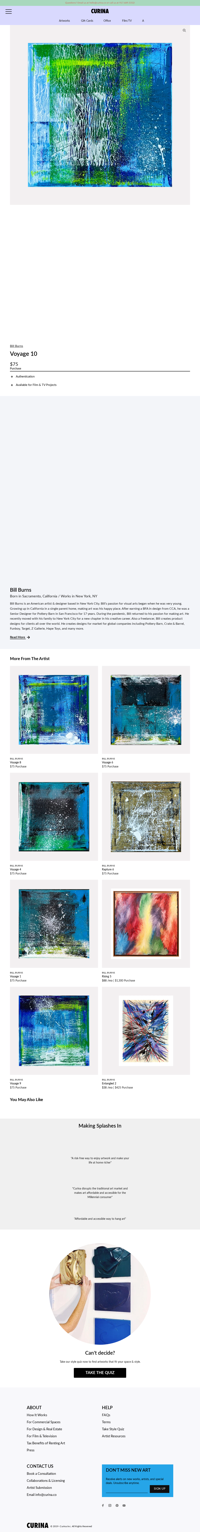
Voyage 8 (15, 762)
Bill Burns (16, 346)
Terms (106, 1422)
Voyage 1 (15, 976)
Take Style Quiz (113, 1429)
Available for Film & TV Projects (36, 385)
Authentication (25, 376)
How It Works (37, 1415)
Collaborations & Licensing (46, 1480)
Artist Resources (113, 1436)
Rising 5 (106, 976)
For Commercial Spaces (43, 1422)
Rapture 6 (108, 869)
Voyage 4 (15, 869)
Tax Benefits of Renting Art (46, 1443)
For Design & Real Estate (44, 1429)
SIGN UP (159, 1488)
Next (186, 115)
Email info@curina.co (42, 1494)
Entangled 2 (109, 1083)
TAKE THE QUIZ (100, 1373)
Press (30, 1450)
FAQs (106, 1415)
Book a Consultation (41, 1473)
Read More (18, 637)
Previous (14, 115)
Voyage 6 (107, 762)
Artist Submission (39, 1487)
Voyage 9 (15, 1083)
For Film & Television (42, 1436)
